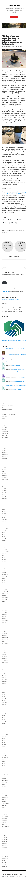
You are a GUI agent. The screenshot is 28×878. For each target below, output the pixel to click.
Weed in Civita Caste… (10, 371)
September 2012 (5, 734)
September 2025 (5, 437)
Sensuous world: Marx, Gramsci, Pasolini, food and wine (12, 309)
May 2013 (3, 719)
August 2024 (4, 462)
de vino (15, 230)
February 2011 (4, 770)
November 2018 (5, 593)
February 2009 (5, 816)
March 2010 (4, 791)
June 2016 (4, 648)
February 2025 (4, 450)
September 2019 (5, 574)
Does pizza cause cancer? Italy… (18, 369)
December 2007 (5, 843)
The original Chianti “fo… (19, 348)
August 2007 (4, 851)
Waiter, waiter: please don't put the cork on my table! (12, 311)
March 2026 (4, 425)
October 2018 (4, 595)
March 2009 (4, 814)
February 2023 (4, 496)
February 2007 (4, 856)
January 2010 (4, 795)
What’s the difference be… (21, 385)
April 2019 (4, 584)
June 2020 (4, 557)
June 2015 (4, 671)
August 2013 (4, 713)
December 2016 (5, 637)
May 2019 (4, 582)
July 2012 (3, 738)
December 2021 (5, 523)
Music (3, 407)
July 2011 (3, 761)
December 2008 (5, 820)
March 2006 (4, 866)
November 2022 (5, 502)
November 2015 (5, 662)
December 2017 (5, 614)
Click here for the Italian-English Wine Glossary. (11, 299)
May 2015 (3, 673)
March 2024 (4, 471)
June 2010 (4, 786)
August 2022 (4, 507)
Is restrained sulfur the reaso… (18, 381)
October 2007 (4, 847)
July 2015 (3, 669)
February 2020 (5, 565)
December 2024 (5, 454)
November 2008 (5, 822)
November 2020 (5, 547)
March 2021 (4, 540)
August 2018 (4, 599)
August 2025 (4, 439)
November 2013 (5, 708)
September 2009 (5, 803)
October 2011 (4, 755)
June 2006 (4, 862)
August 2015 (4, 668)
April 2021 (4, 538)
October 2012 (4, 732)
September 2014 (5, 688)
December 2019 (5, 568)
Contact (3, 399)
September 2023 (5, 483)
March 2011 (4, 769)
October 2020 (4, 549)
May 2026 (4, 422)
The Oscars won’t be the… (17, 389)
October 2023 (4, 481)
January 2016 (4, 658)
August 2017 (4, 622)
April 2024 (4, 469)
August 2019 (4, 576)
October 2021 (4, 526)
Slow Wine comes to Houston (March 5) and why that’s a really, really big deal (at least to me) (7, 246)
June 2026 (4, 420)
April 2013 (4, 721)
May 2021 (3, 536)
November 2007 (5, 845)
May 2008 (4, 833)
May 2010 (4, 788)
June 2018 (4, 603)
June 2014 (4, 694)
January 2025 (4, 452)
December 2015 (5, 660)
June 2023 (4, 488)
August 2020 (4, 553)
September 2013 (5, 711)
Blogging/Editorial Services (7, 409)
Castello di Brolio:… (9, 348)
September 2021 (5, 528)
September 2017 (5, 620)
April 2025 (4, 446)
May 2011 (3, 765)
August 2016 (4, 645)
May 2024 (4, 467)
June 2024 (4, 465)
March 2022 (4, 517)
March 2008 (4, 837)
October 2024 (4, 458)
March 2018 (4, 608)
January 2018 (4, 612)
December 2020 (5, 545)
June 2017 (3, 626)
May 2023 (4, 490)
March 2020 (4, 563)
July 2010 (3, 784)
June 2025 (4, 442)
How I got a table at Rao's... (7, 305)
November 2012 (5, 730)
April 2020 (4, 561)
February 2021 (4, 542)
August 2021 (4, 530)
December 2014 (5, 683)
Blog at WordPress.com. (15, 874)
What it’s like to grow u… (16, 365)
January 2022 (4, 521)
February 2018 (4, 610)
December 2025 (5, 431)
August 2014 (4, 690)
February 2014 (4, 702)
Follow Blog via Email (8, 272)
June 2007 (4, 854)
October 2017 (4, 618)
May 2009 (4, 810)
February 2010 (4, 793)
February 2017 (4, 633)
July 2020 (4, 555)
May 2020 (4, 559)
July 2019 (3, 578)
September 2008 (5, 826)
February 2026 (4, 427)
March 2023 (4, 494)
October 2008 (4, 824)
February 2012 (4, 748)
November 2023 (5, 479)
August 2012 (4, 736)
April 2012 (4, 744)
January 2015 (4, 681)
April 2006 (4, 864)
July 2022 (3, 509)
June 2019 (4, 580)
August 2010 (4, 782)
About (3, 396)
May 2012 (3, 742)
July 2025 (3, 441)
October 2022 (4, 504)
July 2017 (3, 624)
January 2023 (4, 498)
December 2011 (5, 751)
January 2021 (4, 544)
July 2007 (3, 852)
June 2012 (4, 740)
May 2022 (4, 513)
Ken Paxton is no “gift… (20, 377)
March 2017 (4, 631)
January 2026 (4, 429)
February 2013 (4, 725)
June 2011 (3, 763)
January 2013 (4, 727)
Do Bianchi (14, 5)
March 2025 (4, 448)
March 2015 (4, 677)
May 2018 (4, 605)
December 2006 (5, 858)
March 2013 (4, 723)
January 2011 (4, 772)
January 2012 (4, 749)
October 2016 (4, 641)
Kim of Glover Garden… (10, 354)
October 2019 (4, 572)
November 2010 (5, 776)
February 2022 (4, 519)
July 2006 (4, 860)
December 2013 (5, 706)
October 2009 (4, 801)
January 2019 (4, 589)
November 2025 (5, 433)
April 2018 (4, 606)
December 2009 (5, 797)
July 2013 (3, 715)
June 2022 (4, 511)
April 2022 (4, 515)
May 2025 (4, 444)
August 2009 (4, 805)
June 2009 (4, 809)
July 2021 (3, 532)
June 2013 (4, 717)
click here (6, 289)
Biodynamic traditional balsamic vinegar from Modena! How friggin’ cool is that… (20, 246)
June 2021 (4, 534)
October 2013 (4, 709)
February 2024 (4, 473)
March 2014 (4, 700)
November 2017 (5, 616)
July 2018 (3, 601)
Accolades (4, 398)
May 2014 (3, 696)
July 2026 (3, 418)
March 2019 (4, 586)
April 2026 (4, 423)
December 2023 (5, 477)
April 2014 (4, 698)
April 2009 (4, 812)
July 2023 (3, 486)
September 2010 (5, 780)
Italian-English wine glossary (7, 405)
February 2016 (4, 656)
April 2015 (4, 675)
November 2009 (5, 799)
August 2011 (4, 759)
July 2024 (3, 464)
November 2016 (5, 639)
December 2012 (5, 729)
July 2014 (3, 692)
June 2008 (4, 831)
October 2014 (4, 687)
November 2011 (5, 753)
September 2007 (5, 849)
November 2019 (5, 570)
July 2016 (3, 647)
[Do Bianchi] (14, 28)
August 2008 (4, 828)
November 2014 (5, 685)
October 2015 (4, 664)
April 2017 (4, 629)
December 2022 (5, 500)
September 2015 (5, 666)
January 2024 (4, 475)
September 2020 (5, 551)
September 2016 (5, 643)
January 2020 (4, 566)
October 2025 (4, 435)
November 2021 (5, 525)
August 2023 (4, 484)
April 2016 (4, 652)
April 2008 (4, 835)
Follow (4, 282)
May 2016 (4, 650)
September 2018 (5, 597)
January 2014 (4, 704)
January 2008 (4, 841)
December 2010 (5, 774)
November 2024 (5, 456)
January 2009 (4, 818)
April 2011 (3, 767)
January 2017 (4, 635)
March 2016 (4, 654)
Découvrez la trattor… (10, 385)
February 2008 (5, 839)
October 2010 (4, 778)
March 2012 (4, 746)
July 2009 (4, 807)
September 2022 (5, 505)
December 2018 (5, 591)
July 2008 (4, 830)
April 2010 (4, 790)
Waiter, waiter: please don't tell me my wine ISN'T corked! (13, 307)
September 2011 (5, 757)
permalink (4, 232)
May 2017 (3, 627)
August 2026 (4, 416)
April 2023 (4, 492)
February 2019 (4, 587)
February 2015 (4, 679)
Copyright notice (5, 401)
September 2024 (5, 460)
